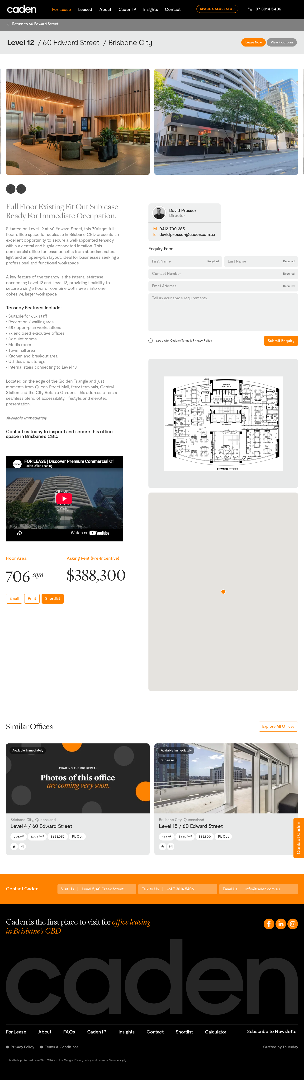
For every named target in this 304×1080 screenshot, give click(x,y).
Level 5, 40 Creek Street (103, 889)
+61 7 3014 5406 (180, 889)
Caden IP (127, 9)
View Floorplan (282, 42)
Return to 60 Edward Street (35, 24)
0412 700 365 (172, 228)
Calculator (215, 1031)
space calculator (217, 9)
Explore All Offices (278, 726)
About (105, 9)
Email (14, 598)
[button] (9, 778)
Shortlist (52, 598)
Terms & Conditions (62, 1047)
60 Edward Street (71, 42)
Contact (172, 9)
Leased (85, 9)
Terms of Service (108, 1060)
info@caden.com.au (262, 889)
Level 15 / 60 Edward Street (191, 823)
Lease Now (253, 42)
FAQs (69, 1031)
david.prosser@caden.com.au (187, 234)
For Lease (61, 9)
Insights (150, 9)
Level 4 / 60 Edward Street (41, 823)
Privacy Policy (22, 1047)
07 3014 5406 (268, 8)
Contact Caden (298, 838)
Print (32, 598)
